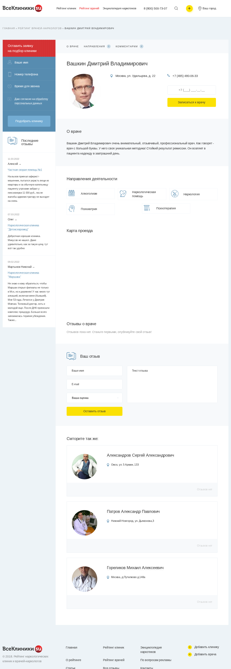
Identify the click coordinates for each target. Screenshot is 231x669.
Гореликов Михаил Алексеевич (135, 567)
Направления (96, 46)
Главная (9, 28)
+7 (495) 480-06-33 (185, 76)
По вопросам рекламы (155, 660)
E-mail (75, 384)
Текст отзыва (140, 370)
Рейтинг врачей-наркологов (40, 28)
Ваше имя (78, 370)
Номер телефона (26, 74)
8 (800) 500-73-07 (155, 8)
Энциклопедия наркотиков (119, 8)
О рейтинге (73, 660)
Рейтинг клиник (66, 8)
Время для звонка (27, 86)
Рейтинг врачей (89, 8)
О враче (73, 46)
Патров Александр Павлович (133, 511)
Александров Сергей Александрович (140, 455)
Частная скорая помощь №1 (25, 169)
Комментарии (129, 46)
